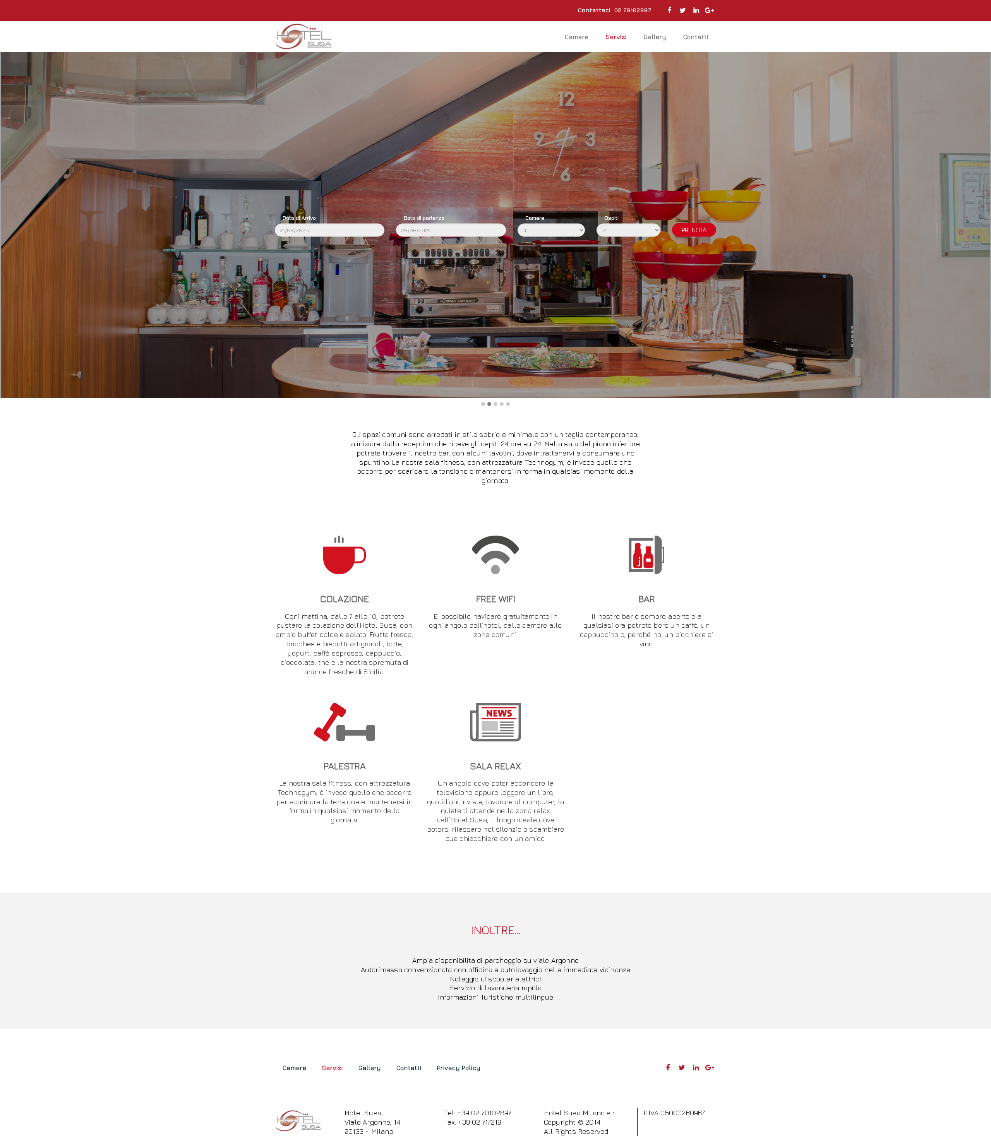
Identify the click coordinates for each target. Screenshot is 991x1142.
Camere (577, 36)
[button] (483, 404)
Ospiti (611, 217)
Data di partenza (424, 217)
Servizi (616, 36)
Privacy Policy (458, 1067)
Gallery (655, 36)
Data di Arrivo (299, 217)
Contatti (695, 36)
